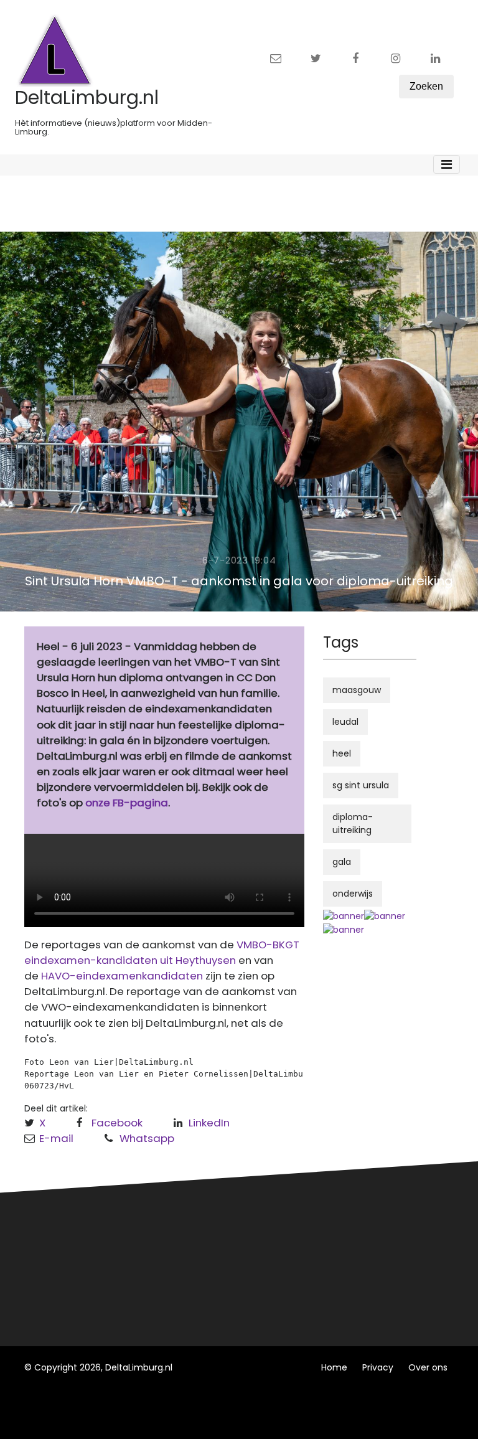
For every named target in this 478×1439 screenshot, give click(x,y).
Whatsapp (147, 1138)
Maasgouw (204, 1274)
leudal (345, 721)
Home (334, 1367)
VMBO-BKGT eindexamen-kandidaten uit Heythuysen (161, 952)
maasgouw (356, 690)
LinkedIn (209, 1122)
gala (341, 862)
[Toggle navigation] (446, 164)
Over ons (428, 1367)
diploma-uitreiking (352, 823)
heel (341, 753)
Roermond (203, 1251)
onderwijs (352, 893)
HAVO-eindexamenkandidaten (122, 975)
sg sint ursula (360, 785)
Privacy (377, 1367)
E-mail (56, 1138)
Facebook (117, 1122)
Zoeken (426, 86)
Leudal (194, 1228)
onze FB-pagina (126, 802)
